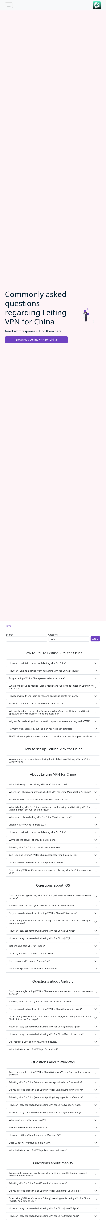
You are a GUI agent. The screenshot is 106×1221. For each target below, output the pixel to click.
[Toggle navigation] (9, 5)
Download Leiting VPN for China (36, 339)
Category (53, 634)
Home (8, 625)
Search (9, 634)
